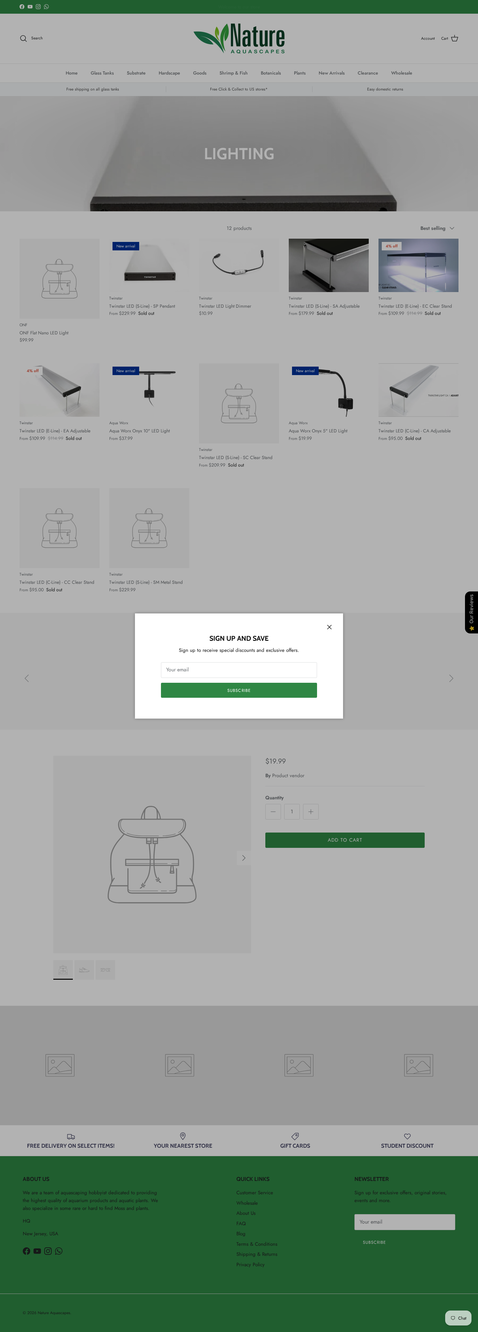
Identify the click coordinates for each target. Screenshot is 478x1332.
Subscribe (238, 690)
